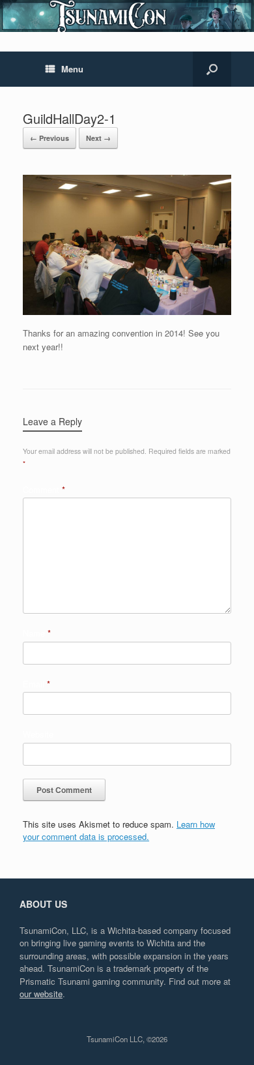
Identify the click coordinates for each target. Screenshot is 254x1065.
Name (37, 633)
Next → (98, 138)
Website (38, 734)
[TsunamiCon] (127, 16)
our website (41, 993)
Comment (44, 489)
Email (36, 684)
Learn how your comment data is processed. (119, 830)
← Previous (49, 138)
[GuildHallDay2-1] (127, 311)
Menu (72, 69)
